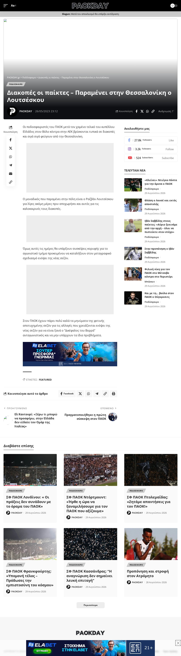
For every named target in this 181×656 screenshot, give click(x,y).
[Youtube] (150, 158)
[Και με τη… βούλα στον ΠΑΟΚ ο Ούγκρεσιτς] (133, 298)
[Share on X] (141, 111)
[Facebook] (150, 140)
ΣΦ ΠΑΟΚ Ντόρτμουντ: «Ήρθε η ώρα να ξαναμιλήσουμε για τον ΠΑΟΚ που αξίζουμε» (87, 504)
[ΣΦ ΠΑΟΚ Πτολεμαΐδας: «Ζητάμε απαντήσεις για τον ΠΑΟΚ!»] (150, 470)
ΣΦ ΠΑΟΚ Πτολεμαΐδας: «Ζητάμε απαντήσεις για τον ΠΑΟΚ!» (148, 502)
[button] (7, 5)
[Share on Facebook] (136, 111)
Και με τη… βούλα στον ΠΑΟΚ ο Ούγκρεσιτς (159, 295)
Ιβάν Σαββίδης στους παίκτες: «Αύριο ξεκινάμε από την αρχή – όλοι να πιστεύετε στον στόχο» (161, 226)
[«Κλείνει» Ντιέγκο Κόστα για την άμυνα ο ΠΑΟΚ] (133, 184)
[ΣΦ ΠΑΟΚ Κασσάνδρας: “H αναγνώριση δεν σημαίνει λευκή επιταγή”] (90, 544)
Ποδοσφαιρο (16, 84)
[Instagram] (150, 149)
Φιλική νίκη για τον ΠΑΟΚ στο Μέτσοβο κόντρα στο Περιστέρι (159, 272)
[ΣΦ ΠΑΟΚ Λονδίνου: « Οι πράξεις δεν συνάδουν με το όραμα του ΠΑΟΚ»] (30, 470)
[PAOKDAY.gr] (90, 5)
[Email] (10, 173)
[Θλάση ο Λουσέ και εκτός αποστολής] (133, 205)
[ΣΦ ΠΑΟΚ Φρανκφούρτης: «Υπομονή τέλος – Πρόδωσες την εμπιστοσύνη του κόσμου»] (30, 544)
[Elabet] (70, 354)
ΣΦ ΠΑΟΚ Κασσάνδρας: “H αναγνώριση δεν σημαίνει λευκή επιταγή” (89, 576)
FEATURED (45, 379)
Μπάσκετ (150, 281)
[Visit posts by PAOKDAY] (12, 111)
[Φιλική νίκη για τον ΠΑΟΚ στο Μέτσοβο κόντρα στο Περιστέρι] (133, 274)
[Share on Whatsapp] (147, 111)
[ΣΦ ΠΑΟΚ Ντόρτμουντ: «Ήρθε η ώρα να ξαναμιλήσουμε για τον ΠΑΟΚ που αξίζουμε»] (90, 470)
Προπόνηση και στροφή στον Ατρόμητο (148, 573)
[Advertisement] (70, 167)
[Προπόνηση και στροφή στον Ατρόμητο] (150, 544)
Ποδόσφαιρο (152, 188)
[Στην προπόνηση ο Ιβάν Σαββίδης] (133, 253)
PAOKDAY (25, 111)
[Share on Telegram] (10, 165)
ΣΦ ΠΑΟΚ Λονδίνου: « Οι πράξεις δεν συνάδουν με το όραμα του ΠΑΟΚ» (28, 502)
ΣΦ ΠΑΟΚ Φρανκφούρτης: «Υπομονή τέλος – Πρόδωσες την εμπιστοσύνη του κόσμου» (29, 578)
